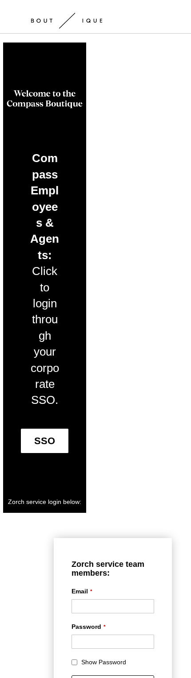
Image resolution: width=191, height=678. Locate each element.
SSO (44, 440)
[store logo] (66, 18)
